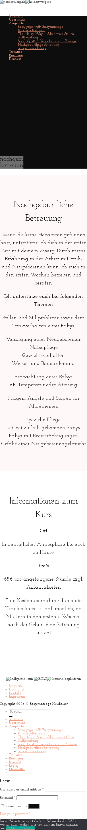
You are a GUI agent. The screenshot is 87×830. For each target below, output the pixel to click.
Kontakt (15, 59)
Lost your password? (15, 814)
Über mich (17, 19)
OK (8, 828)
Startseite (16, 16)
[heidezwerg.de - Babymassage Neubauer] (25, 2)
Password (7, 798)
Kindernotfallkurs (31, 30)
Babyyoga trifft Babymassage (40, 27)
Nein (15, 828)
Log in (34, 806)
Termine (15, 52)
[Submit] (10, 716)
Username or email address (22, 789)
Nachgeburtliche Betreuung (38, 44)
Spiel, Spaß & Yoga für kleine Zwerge (47, 41)
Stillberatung (28, 37)
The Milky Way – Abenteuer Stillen (46, 34)
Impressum (17, 696)
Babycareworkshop (32, 48)
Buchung (16, 55)
